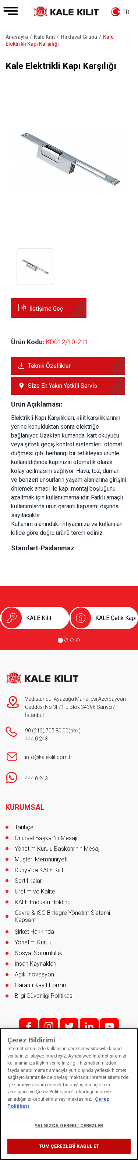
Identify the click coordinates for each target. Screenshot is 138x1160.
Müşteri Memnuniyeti (41, 859)
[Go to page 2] (66, 640)
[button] (69, 215)
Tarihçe (24, 827)
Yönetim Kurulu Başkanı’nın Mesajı (57, 848)
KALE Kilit (39, 617)
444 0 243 (36, 739)
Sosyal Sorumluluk (38, 953)
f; (28, 1026)
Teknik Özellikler (49, 365)
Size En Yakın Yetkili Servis (62, 385)
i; (49, 1026)
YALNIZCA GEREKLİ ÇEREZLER (69, 1125)
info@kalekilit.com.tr (48, 757)
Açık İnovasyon (34, 974)
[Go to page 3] (72, 640)
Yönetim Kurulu (34, 942)
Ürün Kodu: (28, 342)
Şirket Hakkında (34, 931)
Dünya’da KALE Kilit (39, 870)
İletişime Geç (46, 308)
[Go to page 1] (60, 640)
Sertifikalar (28, 880)
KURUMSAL (25, 807)
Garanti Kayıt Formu (41, 985)
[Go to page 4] (78, 640)
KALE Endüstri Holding (43, 902)
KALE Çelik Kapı (116, 617)
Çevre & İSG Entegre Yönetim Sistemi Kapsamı (62, 916)
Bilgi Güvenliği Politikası (44, 995)
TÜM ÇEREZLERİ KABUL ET (69, 1146)
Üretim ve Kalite (35, 891)
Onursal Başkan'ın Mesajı (46, 838)
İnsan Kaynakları (35, 963)
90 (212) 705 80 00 (46, 731)
